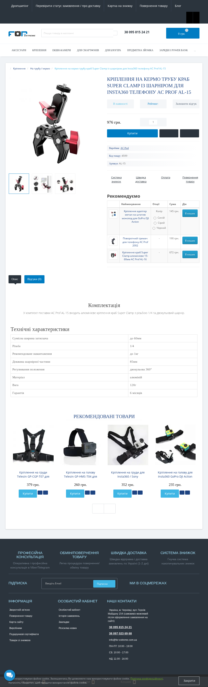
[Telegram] (110, 665)
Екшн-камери (61, 50)
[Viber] (117, 665)
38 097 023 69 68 (120, 633)
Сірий (161, 222)
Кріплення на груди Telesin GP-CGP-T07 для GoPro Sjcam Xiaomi (33, 474)
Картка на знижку (120, 6)
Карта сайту (16, 622)
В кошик (190, 213)
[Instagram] (176, 582)
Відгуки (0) (34, 279)
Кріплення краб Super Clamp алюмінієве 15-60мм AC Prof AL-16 (135, 256)
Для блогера (113, 50)
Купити (28, 493)
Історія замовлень (69, 616)
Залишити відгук (186, 103)
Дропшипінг (19, 6)
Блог (178, 6)
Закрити (189, 681)
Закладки (64, 622)
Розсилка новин (68, 628)
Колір (159, 211)
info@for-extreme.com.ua (123, 639)
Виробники (15, 628)
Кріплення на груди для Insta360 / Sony (128, 474)
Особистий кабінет (69, 609)
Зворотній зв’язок (19, 609)
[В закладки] (40, 493)
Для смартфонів (88, 50)
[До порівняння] (45, 493)
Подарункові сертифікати (24, 634)
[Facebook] (174, 582)
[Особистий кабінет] (196, 17)
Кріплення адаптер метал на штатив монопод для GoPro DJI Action (135, 216)
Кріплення (39, 50)
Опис (15, 279)
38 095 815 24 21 (120, 627)
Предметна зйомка (140, 50)
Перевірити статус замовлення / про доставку (68, 6)
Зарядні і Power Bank (173, 50)
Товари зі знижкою (19, 640)
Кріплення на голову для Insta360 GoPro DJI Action (175, 474)
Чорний (161, 228)
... (195, 50)
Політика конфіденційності (146, 678)
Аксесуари (19, 50)
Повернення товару (154, 6)
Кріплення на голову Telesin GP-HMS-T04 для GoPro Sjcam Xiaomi (80, 474)
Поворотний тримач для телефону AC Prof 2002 (135, 242)
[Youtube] (178, 582)
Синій (161, 217)
